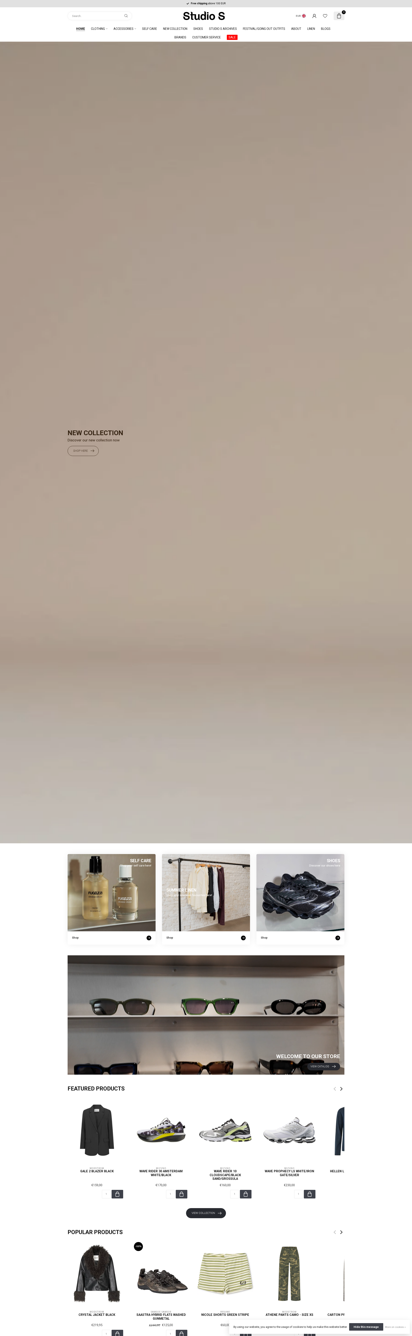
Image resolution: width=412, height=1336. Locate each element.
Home (80, 28)
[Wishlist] (325, 16)
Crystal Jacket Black (97, 1314)
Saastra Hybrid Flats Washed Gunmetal (161, 1316)
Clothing (98, 28)
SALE (232, 37)
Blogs (325, 28)
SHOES (198, 28)
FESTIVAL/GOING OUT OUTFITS (264, 28)
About (296, 28)
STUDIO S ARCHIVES (223, 28)
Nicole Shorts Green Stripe (225, 1314)
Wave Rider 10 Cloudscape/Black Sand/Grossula (225, 1175)
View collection (203, 1213)
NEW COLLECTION (175, 28)
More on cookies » (395, 1326)
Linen (311, 28)
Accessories (123, 28)
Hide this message (366, 1326)
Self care (149, 28)
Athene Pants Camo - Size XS (289, 1314)
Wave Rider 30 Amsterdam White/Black (161, 1173)
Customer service (206, 37)
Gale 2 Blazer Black (97, 1171)
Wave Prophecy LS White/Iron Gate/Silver (289, 1173)
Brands (180, 37)
